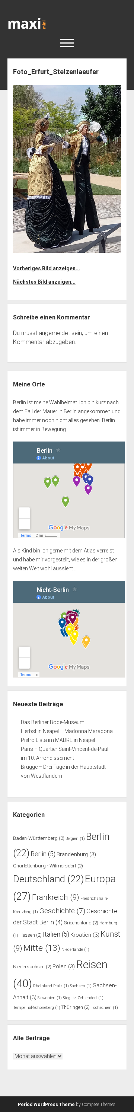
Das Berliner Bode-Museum (52, 722)
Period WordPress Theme (46, 1104)
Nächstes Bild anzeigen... (44, 282)
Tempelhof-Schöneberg (36, 1007)
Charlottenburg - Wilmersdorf (48, 866)
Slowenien (50, 997)
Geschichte (62, 911)
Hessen (30, 935)
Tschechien (104, 1007)
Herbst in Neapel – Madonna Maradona (67, 731)
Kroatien (84, 934)
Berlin (43, 854)
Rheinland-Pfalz (51, 986)
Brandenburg (76, 854)
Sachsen (81, 986)
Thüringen (75, 1007)
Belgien (75, 838)
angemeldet (54, 333)
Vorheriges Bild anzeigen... (46, 268)
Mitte (41, 948)
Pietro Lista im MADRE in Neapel (58, 740)
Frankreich (55, 897)
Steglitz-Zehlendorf (83, 997)
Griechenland (81, 922)
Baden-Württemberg (38, 838)
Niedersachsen (32, 966)
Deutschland (48, 879)
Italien (56, 934)
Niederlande (75, 949)
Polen (63, 966)
